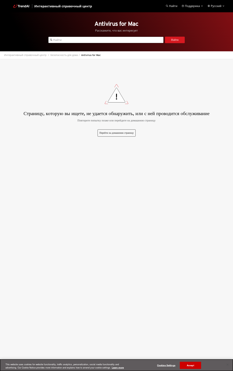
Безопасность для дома (64, 55)
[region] (116, 365)
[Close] (227, 364)
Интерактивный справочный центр (25, 55)
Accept (190, 365)
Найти (175, 40)
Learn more (118, 367)
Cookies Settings (166, 365)
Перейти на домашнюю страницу (116, 133)
